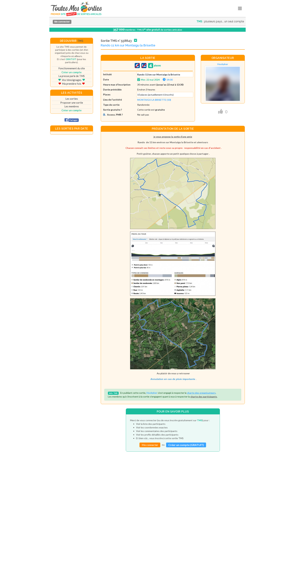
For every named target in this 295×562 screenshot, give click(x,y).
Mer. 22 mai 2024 (150, 79)
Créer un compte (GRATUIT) (186, 444)
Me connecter (62, 21)
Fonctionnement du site (71, 68)
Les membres (71, 106)
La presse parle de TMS (71, 75)
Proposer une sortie (71, 102)
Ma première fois (71, 83)
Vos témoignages (71, 79)
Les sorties (71, 98)
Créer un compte (71, 72)
